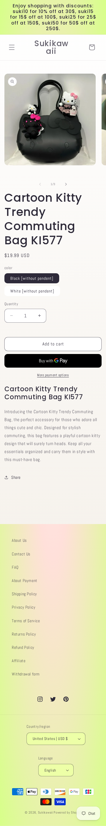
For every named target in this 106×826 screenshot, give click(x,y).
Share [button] (16, 477)
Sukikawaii (45, 812)
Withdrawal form (26, 674)
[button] (11, 47)
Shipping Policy (24, 594)
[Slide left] (40, 184)
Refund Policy (23, 647)
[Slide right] (65, 184)
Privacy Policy (23, 607)
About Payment (24, 580)
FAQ (15, 567)
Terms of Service (26, 620)
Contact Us (21, 554)
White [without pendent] (32, 291)
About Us (19, 540)
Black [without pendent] (31, 278)
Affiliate (18, 660)
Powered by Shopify (67, 812)
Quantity (11, 303)
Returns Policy (24, 634)
